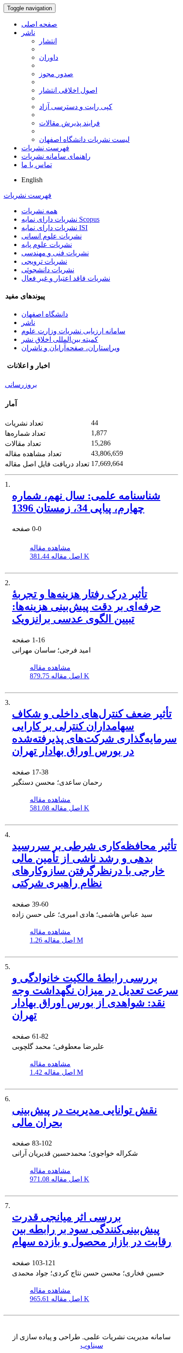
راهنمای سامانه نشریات (56, 156)
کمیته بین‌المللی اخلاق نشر (59, 339)
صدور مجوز (56, 74)
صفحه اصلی (39, 24)
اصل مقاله (59, 556)
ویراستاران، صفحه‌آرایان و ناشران (70, 348)
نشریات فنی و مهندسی (55, 253)
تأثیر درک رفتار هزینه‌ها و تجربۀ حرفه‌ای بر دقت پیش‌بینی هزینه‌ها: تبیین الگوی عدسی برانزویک (86, 606)
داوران (48, 57)
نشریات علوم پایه (46, 244)
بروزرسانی (21, 384)
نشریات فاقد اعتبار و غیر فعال (65, 278)
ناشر (28, 32)
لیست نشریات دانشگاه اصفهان (84, 139)
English (32, 180)
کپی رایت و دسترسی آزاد (75, 106)
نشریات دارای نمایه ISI (54, 227)
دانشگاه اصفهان (44, 314)
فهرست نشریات (45, 148)
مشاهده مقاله (50, 547)
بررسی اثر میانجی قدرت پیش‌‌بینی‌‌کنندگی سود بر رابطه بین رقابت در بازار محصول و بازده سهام (91, 1229)
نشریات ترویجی (44, 261)
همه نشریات (39, 211)
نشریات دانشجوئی (47, 270)
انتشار (48, 41)
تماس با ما (36, 164)
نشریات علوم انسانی (51, 236)
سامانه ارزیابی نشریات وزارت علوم (73, 331)
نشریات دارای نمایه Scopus (60, 219)
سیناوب (91, 1345)
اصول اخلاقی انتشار (68, 90)
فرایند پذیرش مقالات (69, 123)
